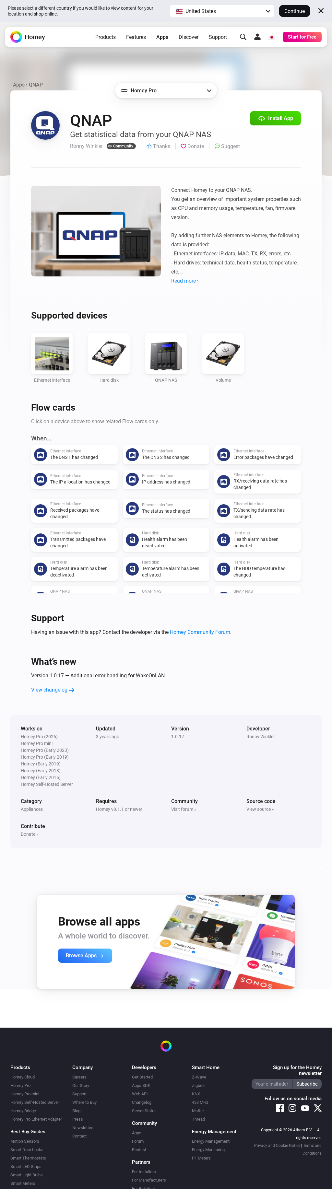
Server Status (144, 1110)
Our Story (80, 1085)
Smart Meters (22, 1183)
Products (105, 37)
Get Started (142, 1077)
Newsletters (83, 1127)
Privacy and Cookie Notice (277, 1145)
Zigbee (198, 1085)
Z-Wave (199, 1077)
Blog (76, 1110)
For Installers (144, 1171)
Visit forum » (183, 809)
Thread (198, 1119)
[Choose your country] (272, 37)
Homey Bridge (23, 1110)
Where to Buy (84, 1102)
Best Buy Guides (27, 1132)
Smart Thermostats (28, 1158)
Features (136, 37)
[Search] (243, 37)
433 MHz (200, 1102)
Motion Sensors (24, 1141)
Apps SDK (141, 1085)
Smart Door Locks (26, 1149)
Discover (188, 37)
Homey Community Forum (200, 632)
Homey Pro (20, 1085)
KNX (196, 1093)
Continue (294, 11)
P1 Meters (201, 1158)
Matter (198, 1110)
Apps (162, 37)
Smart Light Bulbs (26, 1174)
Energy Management (211, 1141)
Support (218, 37)
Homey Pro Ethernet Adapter (36, 1119)
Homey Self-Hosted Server (34, 1102)
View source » (260, 809)
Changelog (141, 1102)
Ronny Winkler (260, 736)
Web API (140, 1093)
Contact (79, 1136)
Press (77, 1119)
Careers (79, 1077)
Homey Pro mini (24, 1093)
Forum (138, 1141)
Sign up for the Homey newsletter (297, 1070)
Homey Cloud (22, 1077)
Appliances (32, 809)
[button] (222, 11)
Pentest (139, 1149)
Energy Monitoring (208, 1149)
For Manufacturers (149, 1180)
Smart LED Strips (26, 1166)
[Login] (257, 37)
